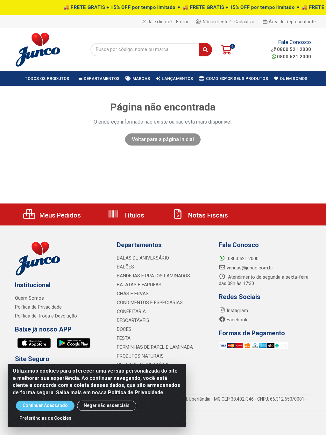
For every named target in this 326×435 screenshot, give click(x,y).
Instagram (237, 310)
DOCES (124, 329)
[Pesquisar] (205, 49)
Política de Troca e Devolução (46, 316)
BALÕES (125, 267)
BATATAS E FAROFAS (139, 285)
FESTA (124, 338)
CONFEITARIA (131, 311)
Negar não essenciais (107, 405)
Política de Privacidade (38, 307)
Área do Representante (292, 21)
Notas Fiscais (207, 215)
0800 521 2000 (294, 57)
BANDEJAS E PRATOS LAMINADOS (153, 276)
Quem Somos (29, 298)
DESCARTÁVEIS (133, 320)
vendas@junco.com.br (250, 268)
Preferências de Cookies (45, 418)
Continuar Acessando (45, 405)
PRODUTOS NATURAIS (140, 356)
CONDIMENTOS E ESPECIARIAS (150, 302)
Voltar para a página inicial (163, 139)
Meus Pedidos (59, 215)
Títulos (133, 215)
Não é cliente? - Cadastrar (228, 21)
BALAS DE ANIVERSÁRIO (143, 258)
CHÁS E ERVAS (133, 293)
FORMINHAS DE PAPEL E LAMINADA (155, 347)
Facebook (237, 320)
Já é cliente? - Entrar (167, 21)
